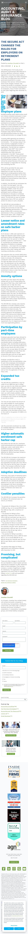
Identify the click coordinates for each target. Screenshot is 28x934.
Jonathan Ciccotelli (13, 63)
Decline (19, 928)
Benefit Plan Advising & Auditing (8, 582)
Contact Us (14, 862)
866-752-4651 (14, 857)
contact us (8, 573)
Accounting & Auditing (9, 706)
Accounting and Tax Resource (11, 711)
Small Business (6, 716)
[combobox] (14, 699)
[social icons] (3, 868)
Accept (9, 928)
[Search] (25, 699)
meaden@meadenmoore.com (8, 686)
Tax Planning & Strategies (11, 580)
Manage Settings (14, 925)
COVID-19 (5, 713)
